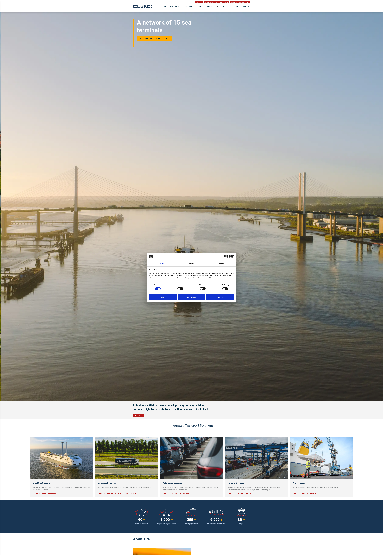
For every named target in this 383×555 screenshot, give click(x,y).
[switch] (180, 288)
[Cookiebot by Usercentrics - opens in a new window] (225, 256)
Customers (211, 7)
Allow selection (191, 297)
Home (164, 7)
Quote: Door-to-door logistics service (216, 2)
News (236, 7)
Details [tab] (191, 263)
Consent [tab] (162, 263)
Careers (225, 7)
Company (188, 7)
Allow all (220, 297)
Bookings (199, 2)
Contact (246, 7)
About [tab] (221, 263)
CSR (199, 7)
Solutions (174, 7)
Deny (163, 297)
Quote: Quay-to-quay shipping (240, 2)
